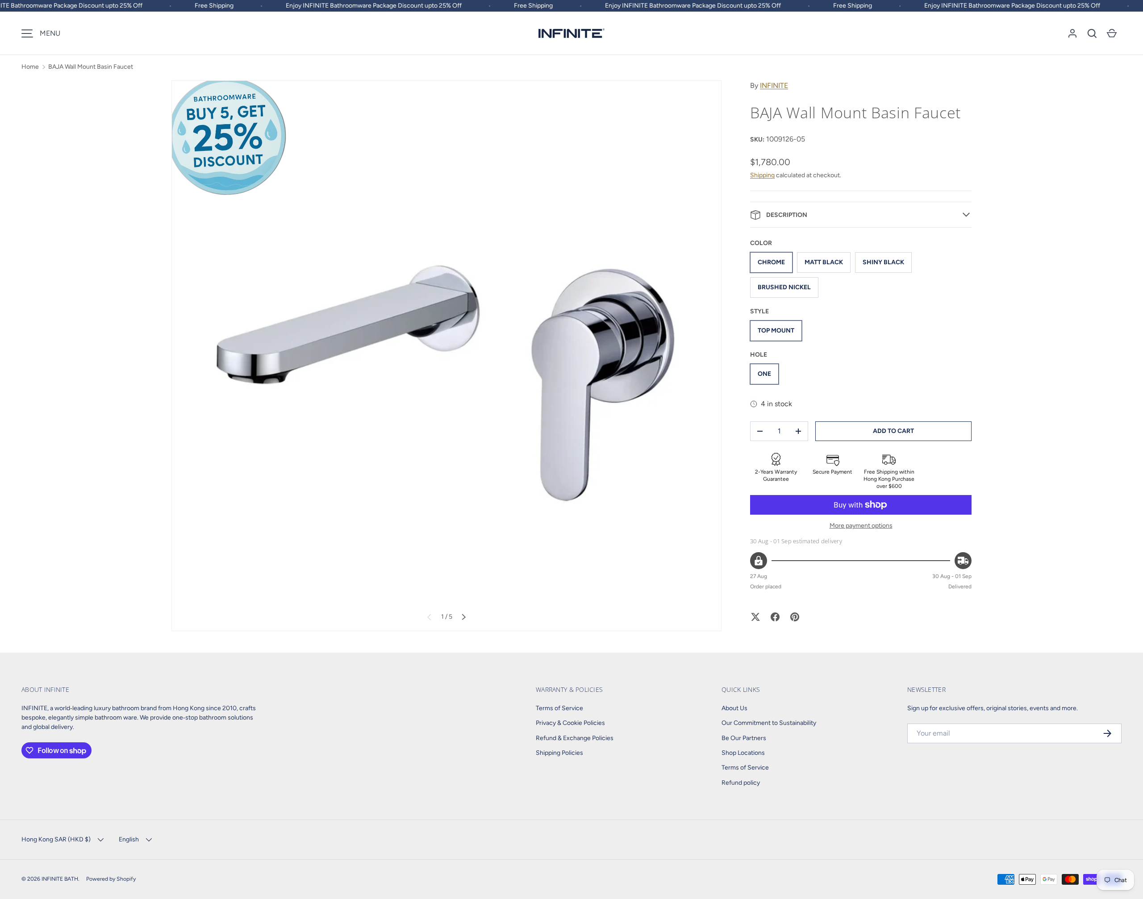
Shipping (762, 175)
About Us (734, 708)
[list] (446, 355)
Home (30, 67)
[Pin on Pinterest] (795, 617)
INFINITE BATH (60, 878)
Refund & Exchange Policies (574, 738)
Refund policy (741, 783)
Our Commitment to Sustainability (769, 723)
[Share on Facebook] (775, 617)
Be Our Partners (744, 738)
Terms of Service (559, 708)
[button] (1092, 33)
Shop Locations (743, 753)
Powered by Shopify (111, 878)
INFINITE (774, 85)
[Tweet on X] (755, 617)
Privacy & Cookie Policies (570, 723)
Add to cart (893, 431)
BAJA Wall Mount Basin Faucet (90, 67)
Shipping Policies (559, 753)
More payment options (861, 525)
